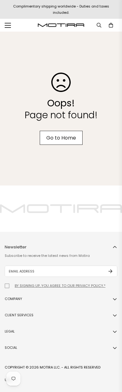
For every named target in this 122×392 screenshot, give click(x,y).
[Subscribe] (110, 271)
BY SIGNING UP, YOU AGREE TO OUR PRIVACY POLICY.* (60, 285)
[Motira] (61, 25)
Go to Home (61, 137)
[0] (110, 25)
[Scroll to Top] (110, 359)
